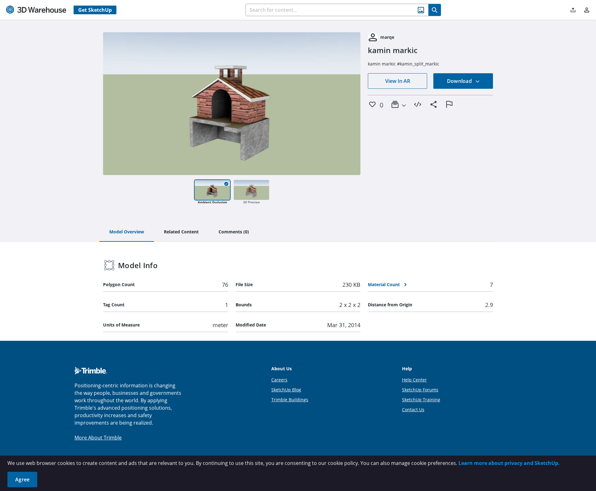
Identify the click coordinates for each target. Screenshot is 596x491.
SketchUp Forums (420, 390)
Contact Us (413, 409)
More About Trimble (98, 437)
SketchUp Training (421, 400)
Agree (22, 479)
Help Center (414, 380)
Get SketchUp (95, 10)
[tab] (126, 232)
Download (460, 81)
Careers (279, 380)
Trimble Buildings (289, 400)
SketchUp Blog (286, 390)
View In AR (397, 81)
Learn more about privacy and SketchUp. (509, 463)
